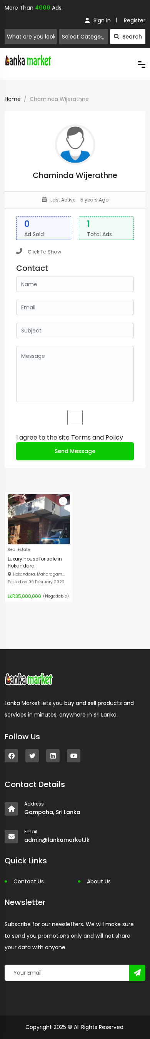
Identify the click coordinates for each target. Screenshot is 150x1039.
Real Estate (19, 549)
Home (13, 99)
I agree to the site (69, 437)
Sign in (102, 20)
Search (132, 36)
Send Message (75, 451)
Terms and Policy (97, 437)
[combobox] (83, 36)
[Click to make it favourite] (63, 501)
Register (134, 20)
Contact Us (28, 881)
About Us (99, 881)
